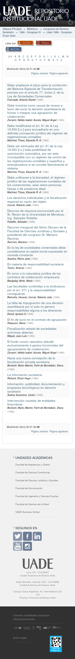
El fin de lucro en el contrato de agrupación (37, 319)
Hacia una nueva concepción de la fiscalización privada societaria (31, 360)
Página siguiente (59, 73)
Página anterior (39, 73)
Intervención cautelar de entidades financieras (31, 402)
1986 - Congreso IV (30, 32)
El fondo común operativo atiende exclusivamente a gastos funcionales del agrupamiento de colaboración (35, 345)
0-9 (10, 56)
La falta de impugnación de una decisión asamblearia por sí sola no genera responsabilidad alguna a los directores (35, 306)
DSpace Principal (12, 29)
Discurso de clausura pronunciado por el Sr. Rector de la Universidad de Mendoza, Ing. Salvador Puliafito (36, 214)
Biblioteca (32, 29)
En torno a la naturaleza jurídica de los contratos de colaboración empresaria (34, 275)
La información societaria (24, 374)
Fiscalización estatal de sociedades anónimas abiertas (32, 330)
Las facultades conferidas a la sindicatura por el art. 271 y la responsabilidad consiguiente (36, 290)
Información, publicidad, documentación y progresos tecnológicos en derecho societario (36, 387)
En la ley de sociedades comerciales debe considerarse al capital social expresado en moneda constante (37, 251)
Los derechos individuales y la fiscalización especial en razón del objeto (37, 199)
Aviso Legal (19, 637)
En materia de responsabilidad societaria (35, 264)
